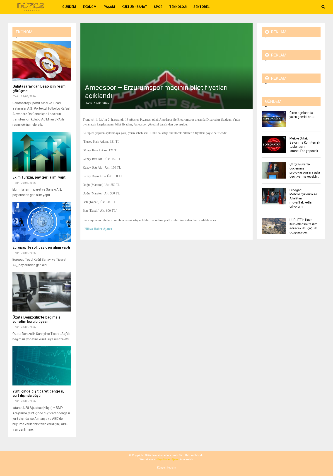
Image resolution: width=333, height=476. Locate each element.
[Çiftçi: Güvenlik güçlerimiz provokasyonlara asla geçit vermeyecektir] (274, 170)
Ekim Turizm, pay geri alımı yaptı (39, 177)
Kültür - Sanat (134, 7)
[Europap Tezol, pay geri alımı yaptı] (41, 222)
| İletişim (170, 467)
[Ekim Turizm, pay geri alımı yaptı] (41, 151)
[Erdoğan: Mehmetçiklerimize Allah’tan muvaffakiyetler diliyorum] (274, 196)
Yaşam (109, 7)
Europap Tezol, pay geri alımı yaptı (41, 247)
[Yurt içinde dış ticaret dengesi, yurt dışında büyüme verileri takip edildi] (41, 365)
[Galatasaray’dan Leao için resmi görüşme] (41, 61)
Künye (161, 467)
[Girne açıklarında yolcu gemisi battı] (274, 119)
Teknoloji (178, 7)
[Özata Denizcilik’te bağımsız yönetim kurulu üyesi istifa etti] (41, 291)
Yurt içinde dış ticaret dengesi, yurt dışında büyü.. (38, 393)
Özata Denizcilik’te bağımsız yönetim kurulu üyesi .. (36, 319)
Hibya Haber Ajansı (167, 459)
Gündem (69, 7)
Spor (158, 7)
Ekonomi (90, 7)
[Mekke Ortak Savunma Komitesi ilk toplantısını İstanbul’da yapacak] (274, 144)
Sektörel (201, 7)
